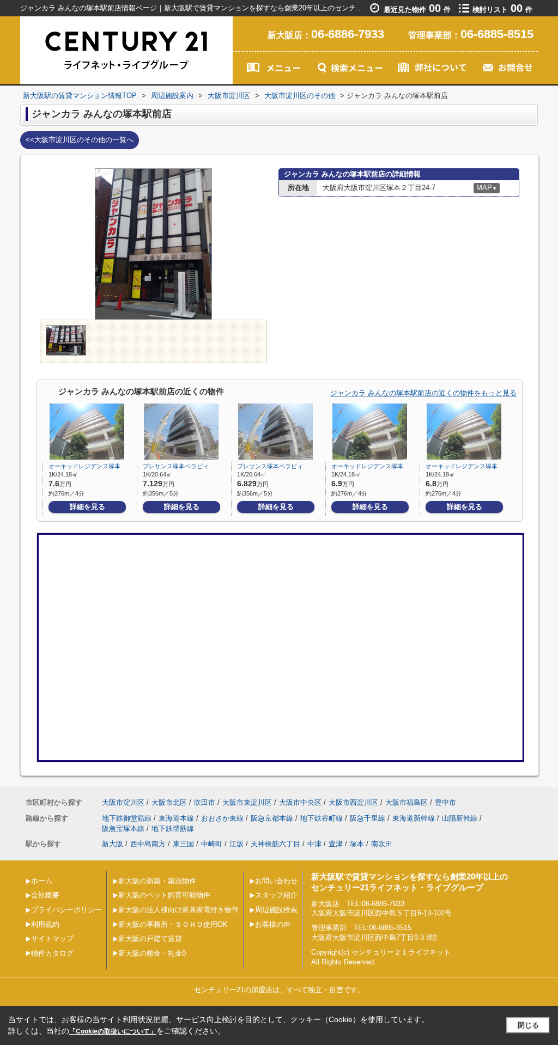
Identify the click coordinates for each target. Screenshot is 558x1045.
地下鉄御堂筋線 (126, 818)
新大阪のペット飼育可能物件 (164, 895)
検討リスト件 (502, 9)
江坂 (236, 844)
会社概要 (45, 895)
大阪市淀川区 (123, 802)
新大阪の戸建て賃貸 (150, 938)
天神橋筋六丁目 (275, 844)
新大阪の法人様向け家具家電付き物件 (178, 910)
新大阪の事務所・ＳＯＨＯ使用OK (173, 924)
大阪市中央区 (300, 802)
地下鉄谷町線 (321, 818)
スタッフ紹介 (276, 895)
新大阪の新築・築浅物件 (157, 881)
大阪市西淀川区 (353, 802)
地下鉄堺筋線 (172, 828)
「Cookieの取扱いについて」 (112, 1031)
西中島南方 (148, 844)
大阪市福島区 (406, 802)
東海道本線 (176, 818)
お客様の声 (272, 924)
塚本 (357, 844)
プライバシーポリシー (66, 910)
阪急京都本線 (272, 818)
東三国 (183, 844)
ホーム (41, 881)
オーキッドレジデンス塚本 (84, 466)
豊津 (336, 844)
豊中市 (445, 802)
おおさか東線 (222, 818)
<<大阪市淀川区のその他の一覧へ (80, 140)
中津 (314, 844)
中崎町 (211, 844)
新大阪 (112, 844)
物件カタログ (52, 953)
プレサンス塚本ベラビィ (176, 466)
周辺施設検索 (276, 910)
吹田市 (204, 802)
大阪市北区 (169, 802)
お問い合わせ (276, 881)
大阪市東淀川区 (247, 802)
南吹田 (381, 844)
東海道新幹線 (413, 818)
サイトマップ (52, 938)
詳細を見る (87, 507)
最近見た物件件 (417, 9)
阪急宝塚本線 (123, 828)
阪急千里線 (367, 818)
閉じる (528, 1025)
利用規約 (45, 924)
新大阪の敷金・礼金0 (152, 953)
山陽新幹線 (459, 818)
